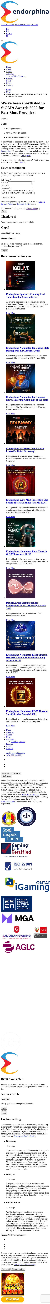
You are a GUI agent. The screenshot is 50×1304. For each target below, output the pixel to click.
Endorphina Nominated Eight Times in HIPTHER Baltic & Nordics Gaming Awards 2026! (26, 657)
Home (8, 67)
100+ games (26, 156)
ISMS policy (6, 776)
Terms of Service (24, 204)
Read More (10, 313)
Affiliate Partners (18, 76)
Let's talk (34, 24)
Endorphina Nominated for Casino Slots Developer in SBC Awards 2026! (27, 349)
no (8, 1099)
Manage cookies (18, 1269)
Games (9, 71)
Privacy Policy (32, 208)
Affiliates (10, 74)
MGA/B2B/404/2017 (30, 794)
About (8, 69)
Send (4, 211)
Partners (9, 78)
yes (3, 1099)
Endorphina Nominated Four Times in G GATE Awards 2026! (26, 553)
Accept (12, 1146)
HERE (22, 162)
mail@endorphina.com (15, 753)
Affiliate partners (18, 742)
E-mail (4, 183)
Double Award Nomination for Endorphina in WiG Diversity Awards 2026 (26, 605)
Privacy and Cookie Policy (24, 1136)
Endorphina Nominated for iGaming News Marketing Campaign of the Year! (27, 398)
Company (5, 185)
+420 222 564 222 (22, 24)
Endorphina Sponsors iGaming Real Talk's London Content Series (25, 295)
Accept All (6, 1269)
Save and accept (18, 1235)
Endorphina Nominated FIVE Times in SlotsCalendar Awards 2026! (27, 712)
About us (10, 732)
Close (4, 1113)
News (8, 81)
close (4, 1108)
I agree (4, 251)
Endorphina (6, 151)
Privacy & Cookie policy (11, 773)
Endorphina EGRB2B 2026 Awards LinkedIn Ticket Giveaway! (25, 450)
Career (9, 83)
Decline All (6, 1235)
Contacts (9, 85)
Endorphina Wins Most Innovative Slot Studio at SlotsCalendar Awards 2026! (27, 501)
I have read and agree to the (22, 208)
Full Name (6, 180)
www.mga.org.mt (8, 801)
